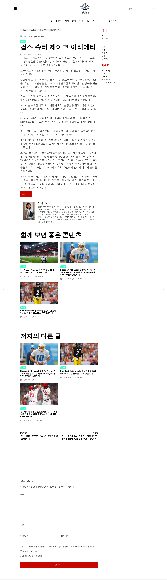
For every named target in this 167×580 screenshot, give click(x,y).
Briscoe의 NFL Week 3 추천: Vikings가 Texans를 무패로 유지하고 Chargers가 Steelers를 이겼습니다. (77, 272)
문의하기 (113, 20)
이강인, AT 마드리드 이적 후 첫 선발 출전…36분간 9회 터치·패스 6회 (37, 271)
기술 (88, 20)
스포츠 (96, 20)
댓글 (23, 494)
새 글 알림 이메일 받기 (32, 556)
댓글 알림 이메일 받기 (31, 551)
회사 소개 (105, 70)
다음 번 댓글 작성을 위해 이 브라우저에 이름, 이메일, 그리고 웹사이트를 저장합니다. (59, 546)
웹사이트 (65, 535)
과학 (81, 20)
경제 (74, 20)
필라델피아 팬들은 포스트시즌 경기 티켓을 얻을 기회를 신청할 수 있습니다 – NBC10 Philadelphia (38, 414)
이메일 (24, 535)
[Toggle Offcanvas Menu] (15, 8)
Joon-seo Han (39, 276)
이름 (23, 525)
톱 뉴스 (59, 20)
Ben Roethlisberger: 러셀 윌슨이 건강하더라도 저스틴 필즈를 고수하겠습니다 (38, 311)
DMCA (104, 76)
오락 (104, 20)
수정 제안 (26, 194)
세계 (67, 20)
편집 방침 (105, 79)
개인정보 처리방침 (109, 82)
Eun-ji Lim (37, 54)
